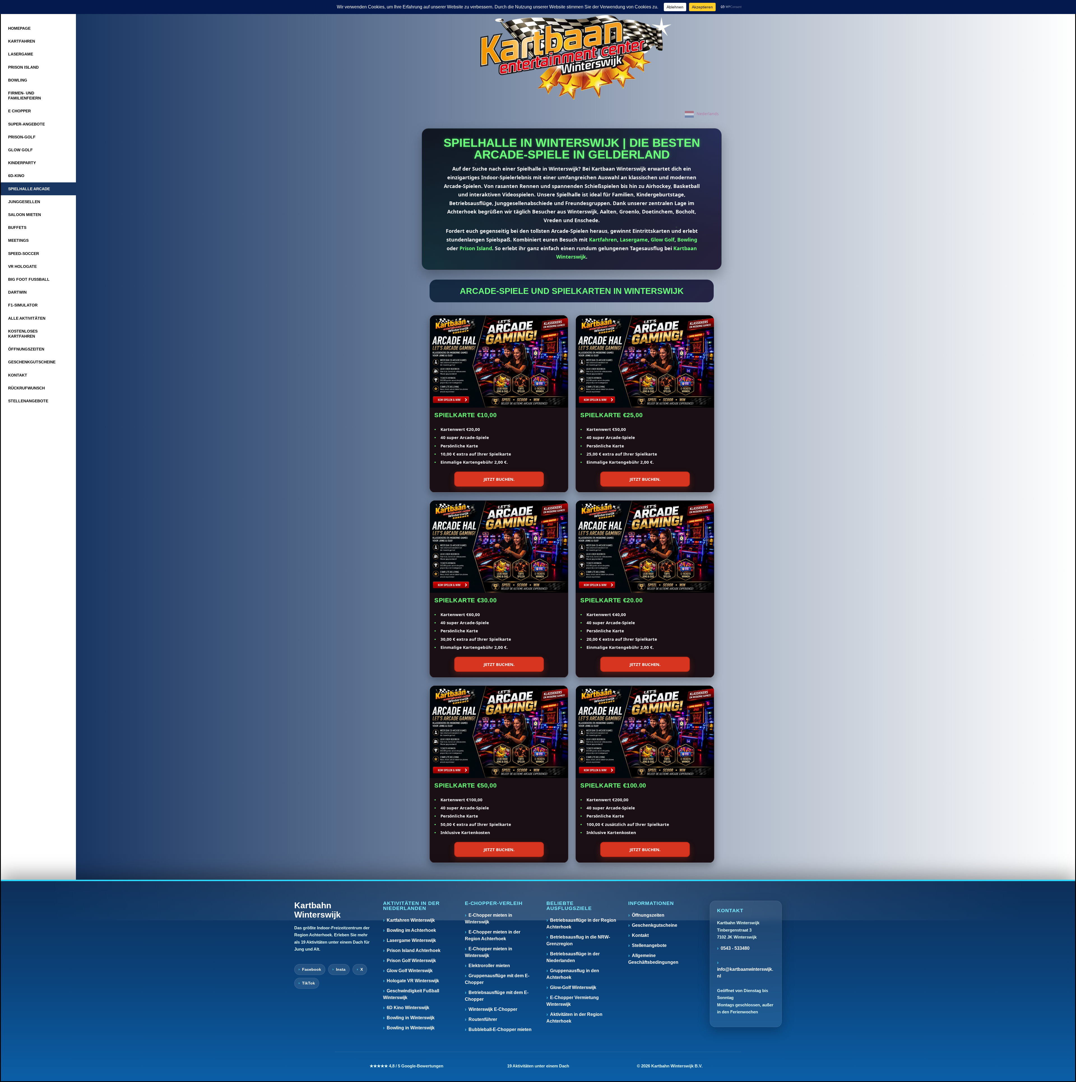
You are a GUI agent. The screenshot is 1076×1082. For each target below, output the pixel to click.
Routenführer (483, 1019)
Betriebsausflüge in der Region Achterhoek (581, 923)
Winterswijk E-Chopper (493, 1009)
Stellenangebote (649, 945)
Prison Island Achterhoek (413, 950)
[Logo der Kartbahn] (576, 57)
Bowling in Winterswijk (411, 1017)
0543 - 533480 (735, 948)
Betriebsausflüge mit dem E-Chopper (496, 996)
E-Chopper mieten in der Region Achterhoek (492, 935)
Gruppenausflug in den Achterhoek (572, 974)
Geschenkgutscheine (654, 925)
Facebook (311, 969)
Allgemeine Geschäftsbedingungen (653, 959)
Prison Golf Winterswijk (411, 960)
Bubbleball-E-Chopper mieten (500, 1029)
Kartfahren (603, 239)
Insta (340, 969)
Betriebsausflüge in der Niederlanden (573, 957)
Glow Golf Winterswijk (410, 970)
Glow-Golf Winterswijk (573, 987)
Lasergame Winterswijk (411, 940)
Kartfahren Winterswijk (411, 920)
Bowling (687, 239)
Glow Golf (662, 239)
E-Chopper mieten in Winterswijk (488, 918)
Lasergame (634, 239)
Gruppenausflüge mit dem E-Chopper (497, 979)
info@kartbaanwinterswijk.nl (745, 972)
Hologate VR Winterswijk (413, 980)
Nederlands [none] (708, 113)
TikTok (308, 983)
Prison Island (476, 248)
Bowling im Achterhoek (411, 930)
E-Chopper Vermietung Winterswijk (572, 1001)
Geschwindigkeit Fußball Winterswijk (411, 994)
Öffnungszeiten (648, 915)
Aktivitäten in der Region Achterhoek (574, 1017)
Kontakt (640, 935)
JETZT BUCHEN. (499, 479)
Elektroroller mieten (489, 965)
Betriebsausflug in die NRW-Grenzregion (578, 940)
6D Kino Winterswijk (408, 1007)
